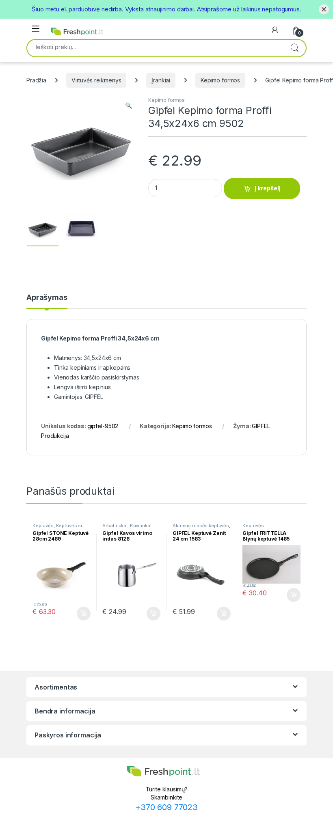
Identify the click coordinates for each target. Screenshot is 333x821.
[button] (128, 105)
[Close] (324, 9)
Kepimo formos (220, 80)
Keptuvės (43, 525)
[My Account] (274, 30)
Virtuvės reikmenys (96, 80)
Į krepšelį (268, 188)
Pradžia (36, 80)
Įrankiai (160, 80)
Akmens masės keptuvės (201, 525)
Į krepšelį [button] (80, 614)
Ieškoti (294, 48)
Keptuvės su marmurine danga (58, 528)
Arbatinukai (114, 525)
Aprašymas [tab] (46, 298)
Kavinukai (140, 525)
